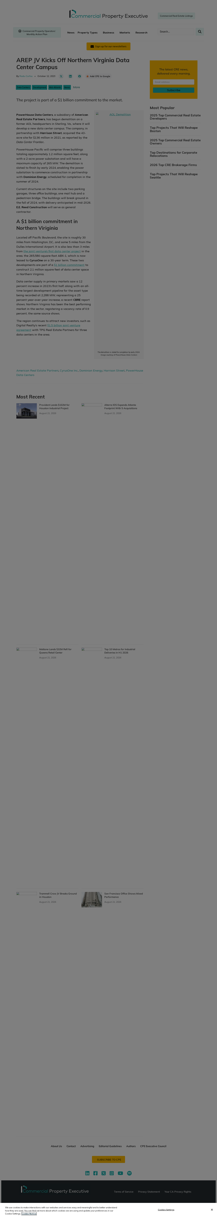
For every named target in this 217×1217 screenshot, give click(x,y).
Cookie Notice (29, 1213)
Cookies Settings (166, 1209)
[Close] (211, 1209)
